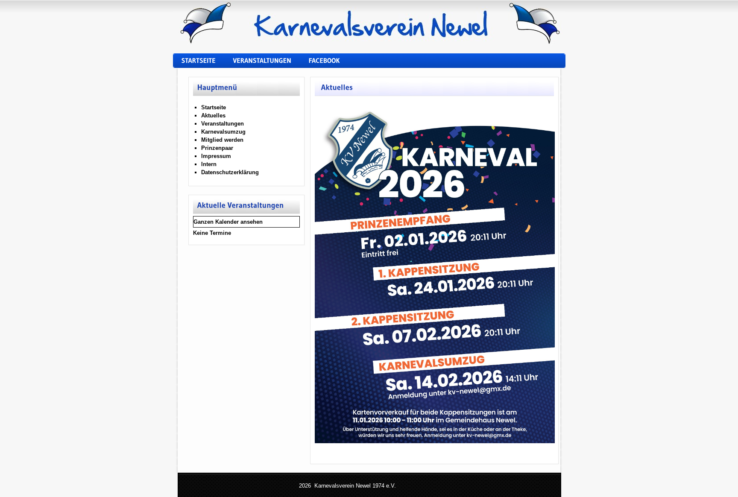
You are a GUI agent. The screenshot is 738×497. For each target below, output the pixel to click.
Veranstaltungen (222, 123)
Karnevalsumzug (223, 132)
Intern (209, 164)
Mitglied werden (222, 140)
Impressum (216, 156)
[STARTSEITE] (201, 65)
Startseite (213, 107)
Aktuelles (213, 115)
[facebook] (326, 65)
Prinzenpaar (217, 148)
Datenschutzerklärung (230, 172)
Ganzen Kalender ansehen (228, 222)
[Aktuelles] (336, 88)
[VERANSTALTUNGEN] (264, 65)
